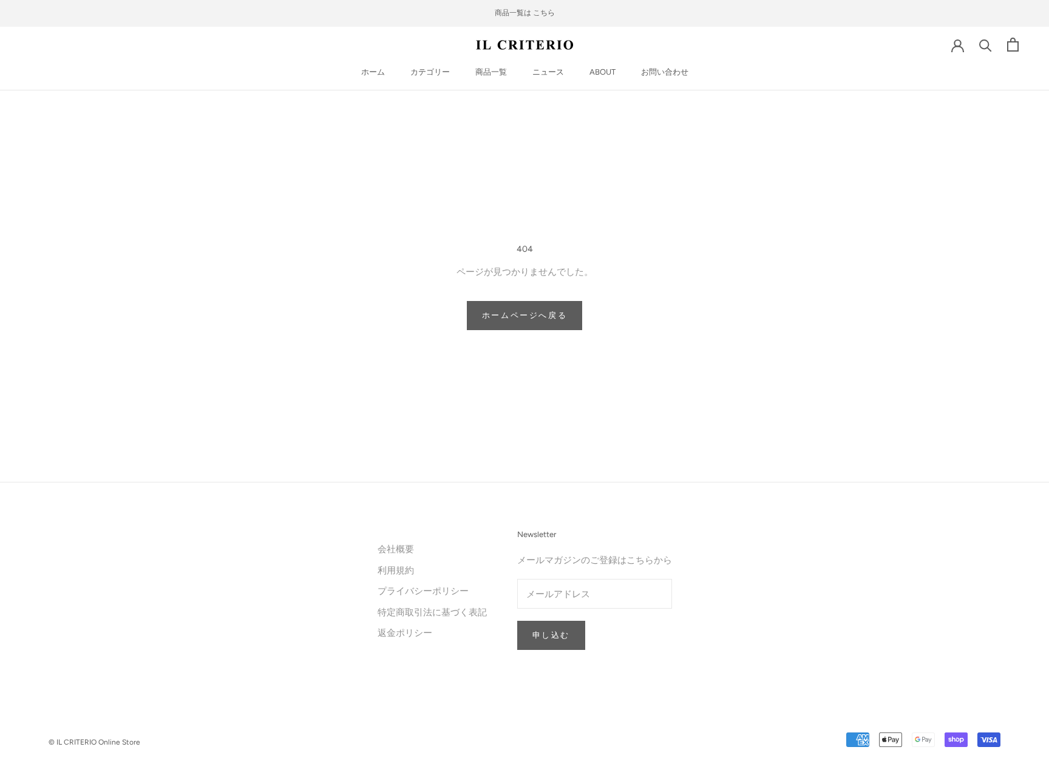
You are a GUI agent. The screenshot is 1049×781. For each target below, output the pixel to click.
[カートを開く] (1013, 45)
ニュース (548, 71)
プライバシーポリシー (423, 590)
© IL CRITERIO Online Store (94, 742)
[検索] (985, 44)
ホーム (373, 71)
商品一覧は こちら (525, 12)
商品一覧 (491, 71)
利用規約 (396, 570)
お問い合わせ (664, 71)
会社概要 (396, 549)
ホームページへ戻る (524, 315)
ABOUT (602, 71)
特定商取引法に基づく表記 (432, 612)
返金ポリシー (405, 632)
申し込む (551, 635)
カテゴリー (430, 71)
